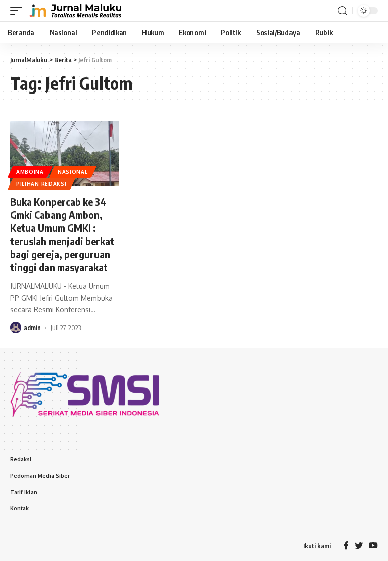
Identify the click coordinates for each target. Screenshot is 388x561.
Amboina (30, 172)
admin (32, 327)
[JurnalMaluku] (74, 10)
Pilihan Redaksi (41, 184)
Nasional (73, 172)
